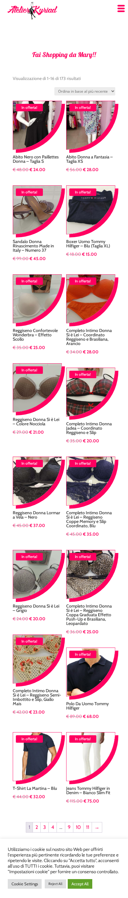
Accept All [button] (80, 883)
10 (78, 827)
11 (87, 827)
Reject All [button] (55, 884)
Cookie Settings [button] (24, 883)
